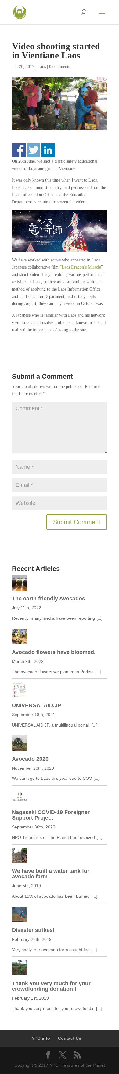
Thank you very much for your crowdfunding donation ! (51, 986)
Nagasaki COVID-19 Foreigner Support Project (51, 815)
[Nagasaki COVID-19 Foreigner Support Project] (59, 797)
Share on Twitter (33, 150)
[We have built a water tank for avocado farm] (59, 857)
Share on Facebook (19, 150)
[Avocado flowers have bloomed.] (59, 637)
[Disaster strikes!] (59, 915)
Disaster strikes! (33, 930)
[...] (99, 618)
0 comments (59, 66)
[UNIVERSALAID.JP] (59, 691)
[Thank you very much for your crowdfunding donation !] (59, 969)
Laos (42, 66)
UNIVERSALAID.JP (36, 705)
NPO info (40, 1038)
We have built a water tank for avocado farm (50, 874)
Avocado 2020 (30, 759)
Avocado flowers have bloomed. (54, 652)
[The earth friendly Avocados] (59, 584)
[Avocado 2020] (59, 744)
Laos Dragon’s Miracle (81, 267)
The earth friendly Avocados (48, 598)
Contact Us (69, 1038)
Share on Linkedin (48, 150)
